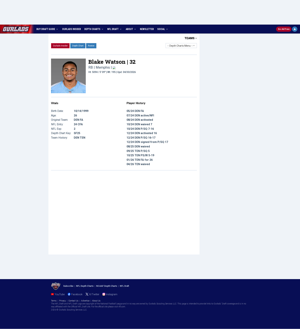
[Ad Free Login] (294, 29)
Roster (91, 46)
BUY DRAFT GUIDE (46, 29)
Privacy (62, 301)
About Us (96, 301)
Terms (54, 301)
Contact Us (73, 301)
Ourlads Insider (60, 46)
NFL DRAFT (113, 29)
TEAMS (190, 38)
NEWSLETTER (147, 29)
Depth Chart (78, 46)
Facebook (76, 294)
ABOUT (130, 29)
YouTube (60, 294)
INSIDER (71, 29)
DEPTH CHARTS (92, 29)
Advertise (85, 301)
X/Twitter (94, 294)
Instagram (111, 294)
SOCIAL (161, 29)
